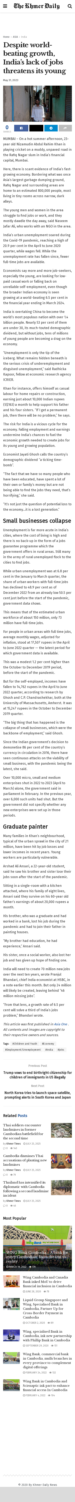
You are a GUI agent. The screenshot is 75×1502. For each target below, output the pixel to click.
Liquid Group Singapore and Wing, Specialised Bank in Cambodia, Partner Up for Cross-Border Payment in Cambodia (45, 1308)
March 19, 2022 (17, 1266)
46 (14, 1205)
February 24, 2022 (36, 1372)
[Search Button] (70, 6)
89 (52, 1322)
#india (49, 1049)
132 (54, 1372)
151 (55, 1345)
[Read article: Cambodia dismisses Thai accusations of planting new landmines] (61, 1161)
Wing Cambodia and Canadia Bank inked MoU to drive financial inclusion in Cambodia (47, 1282)
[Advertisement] (37, 22)
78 (47, 1291)
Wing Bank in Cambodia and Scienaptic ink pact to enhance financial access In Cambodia (46, 1385)
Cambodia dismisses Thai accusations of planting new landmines (25, 1160)
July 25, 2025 (33, 1143)
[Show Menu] (5, 6)
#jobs (61, 1049)
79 (14, 1174)
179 (33, 1266)
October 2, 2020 (35, 1322)
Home (6, 36)
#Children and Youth (24, 1043)
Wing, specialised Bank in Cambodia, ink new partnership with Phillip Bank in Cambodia (47, 1336)
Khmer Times (13, 1143)
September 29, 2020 (37, 1345)
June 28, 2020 (33, 1291)
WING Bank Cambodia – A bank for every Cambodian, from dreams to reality (37, 1256)
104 (52, 1395)
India (24, 36)
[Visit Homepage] (37, 6)
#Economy (48, 1043)
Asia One (61, 1024)
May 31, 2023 (10, 80)
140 (15, 1148)
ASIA (15, 36)
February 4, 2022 (35, 1395)
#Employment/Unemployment (23, 1049)
